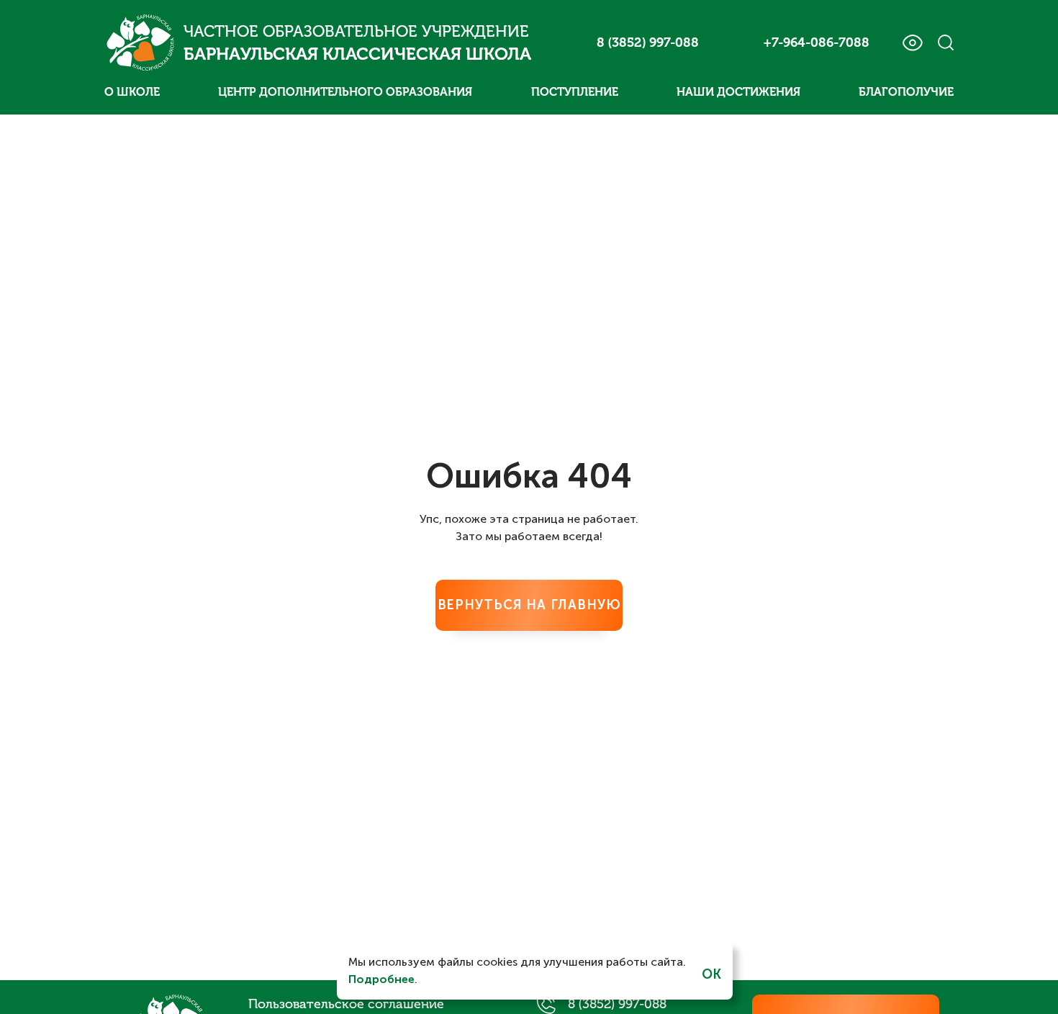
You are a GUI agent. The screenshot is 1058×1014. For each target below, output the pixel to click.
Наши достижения (738, 92)
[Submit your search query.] (972, 42)
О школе (132, 92)
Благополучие (906, 92)
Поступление (574, 92)
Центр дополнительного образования (345, 92)
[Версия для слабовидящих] (912, 43)
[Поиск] (946, 42)
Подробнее (381, 979)
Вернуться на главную (529, 605)
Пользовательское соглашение (346, 1004)
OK (711, 974)
